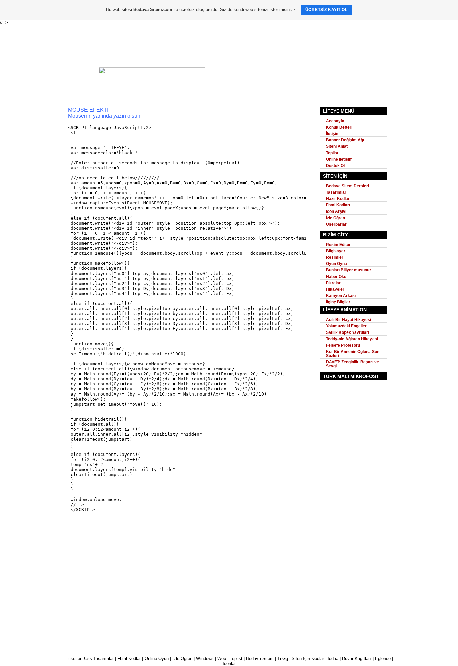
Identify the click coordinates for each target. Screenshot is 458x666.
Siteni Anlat (337, 146)
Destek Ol (335, 166)
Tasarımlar (336, 192)
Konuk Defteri (339, 127)
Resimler (334, 257)
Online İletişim (339, 159)
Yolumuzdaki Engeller (346, 326)
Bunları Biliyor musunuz (348, 270)
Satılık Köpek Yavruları (347, 332)
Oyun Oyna (336, 264)
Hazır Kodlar (338, 199)
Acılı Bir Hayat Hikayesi (348, 320)
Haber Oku (336, 277)
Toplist (332, 153)
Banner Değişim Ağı (345, 140)
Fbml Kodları (338, 205)
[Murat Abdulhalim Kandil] (152, 93)
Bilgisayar (335, 251)
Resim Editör (338, 245)
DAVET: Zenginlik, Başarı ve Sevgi (352, 364)
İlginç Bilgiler (338, 302)
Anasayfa (335, 121)
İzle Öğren (335, 218)
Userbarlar (336, 224)
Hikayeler (335, 289)
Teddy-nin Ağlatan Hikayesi (352, 339)
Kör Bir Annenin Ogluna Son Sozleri (352, 354)
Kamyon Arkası (341, 296)
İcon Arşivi (336, 211)
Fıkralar (333, 283)
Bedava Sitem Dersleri (347, 186)
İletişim (333, 134)
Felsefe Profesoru (343, 345)
